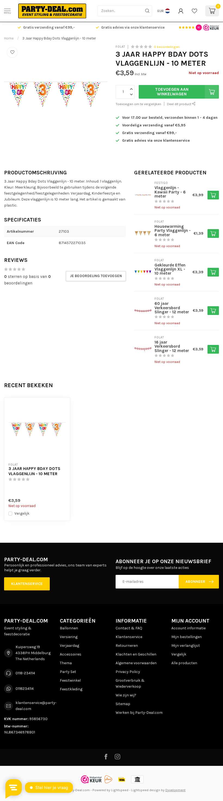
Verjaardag (69, 645)
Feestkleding (71, 689)
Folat (120, 46)
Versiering (69, 637)
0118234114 (25, 688)
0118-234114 (25, 673)
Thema (66, 663)
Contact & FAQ (129, 628)
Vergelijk (21, 513)
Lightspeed (119, 790)
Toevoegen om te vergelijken (138, 104)
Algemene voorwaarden (136, 663)
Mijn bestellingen (186, 637)
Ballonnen (69, 628)
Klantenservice (27, 583)
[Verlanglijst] (194, 10)
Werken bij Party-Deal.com (139, 712)
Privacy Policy (128, 671)
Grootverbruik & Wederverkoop (130, 683)
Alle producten (184, 663)
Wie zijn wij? (126, 695)
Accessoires (70, 654)
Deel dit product (179, 104)
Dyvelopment (175, 790)
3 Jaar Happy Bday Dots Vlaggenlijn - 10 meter (59, 38)
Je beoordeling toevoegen (96, 276)
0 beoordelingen (167, 47)
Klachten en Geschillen (136, 654)
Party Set (68, 671)
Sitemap (123, 704)
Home (9, 38)
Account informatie (188, 628)
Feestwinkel (70, 680)
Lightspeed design (145, 790)
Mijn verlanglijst (185, 645)
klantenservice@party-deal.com (36, 705)
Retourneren (127, 645)
